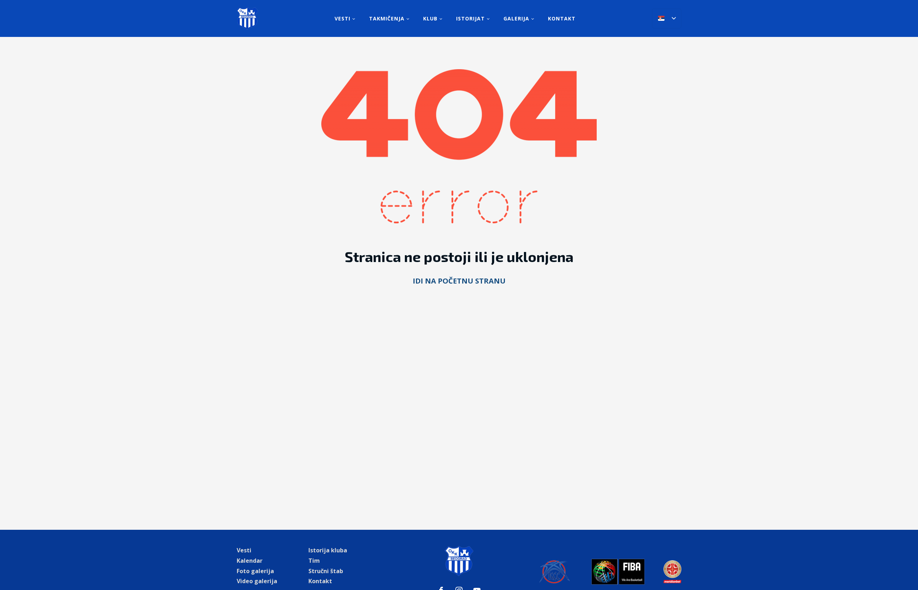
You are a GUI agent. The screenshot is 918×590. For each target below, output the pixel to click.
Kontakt (562, 18)
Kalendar (249, 561)
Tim (314, 561)
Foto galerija (255, 571)
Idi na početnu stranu (459, 281)
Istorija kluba (327, 550)
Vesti (342, 18)
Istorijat (470, 18)
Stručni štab (325, 571)
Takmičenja (386, 18)
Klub (430, 18)
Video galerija (257, 581)
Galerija (516, 18)
